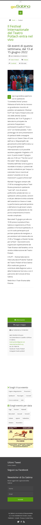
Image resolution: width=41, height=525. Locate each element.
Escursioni (27, 391)
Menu (20, 13)
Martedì (23, 409)
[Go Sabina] (10, 20)
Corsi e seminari (13, 400)
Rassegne (20, 396)
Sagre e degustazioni (15, 391)
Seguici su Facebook (18, 469)
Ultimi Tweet (14, 462)
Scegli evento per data (20, 405)
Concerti (28, 396)
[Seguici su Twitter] (18, 522)
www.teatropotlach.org (16, 344)
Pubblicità (11, 518)
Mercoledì (12, 414)
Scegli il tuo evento (18, 387)
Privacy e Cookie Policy (26, 518)
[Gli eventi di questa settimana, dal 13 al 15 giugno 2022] (20, 80)
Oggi (10, 409)
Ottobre (11, 423)
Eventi (13, 20)
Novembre (19, 423)
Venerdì (27, 414)
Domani (16, 409)
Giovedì (19, 414)
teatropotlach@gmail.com (17, 342)
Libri (22, 400)
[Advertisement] (20, 302)
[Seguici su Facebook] (21, 522)
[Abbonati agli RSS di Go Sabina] (24, 522)
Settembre (26, 418)
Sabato (11, 418)
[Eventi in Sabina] (20, 2)
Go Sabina (11, 513)
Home (29, 516)
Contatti (17, 518)
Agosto (18, 418)
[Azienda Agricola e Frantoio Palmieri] (20, 447)
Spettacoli (12, 396)
